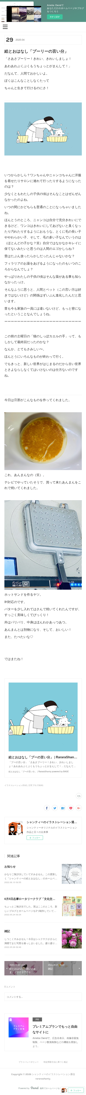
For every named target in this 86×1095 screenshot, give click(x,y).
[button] (5, 26)
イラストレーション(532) (15, 785)
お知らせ (10, 866)
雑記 (7, 931)
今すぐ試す (55, 16)
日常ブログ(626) (35, 785)
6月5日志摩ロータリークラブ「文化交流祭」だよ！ (36, 899)
